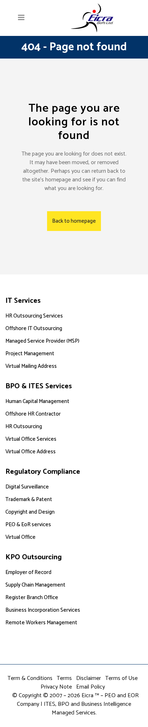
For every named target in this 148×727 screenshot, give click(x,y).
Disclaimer (88, 678)
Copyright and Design (30, 512)
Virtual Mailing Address (31, 366)
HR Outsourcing (23, 426)
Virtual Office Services (30, 439)
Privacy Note (56, 687)
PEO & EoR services (28, 524)
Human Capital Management (37, 401)
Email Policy (90, 687)
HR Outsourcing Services (34, 315)
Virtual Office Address (30, 451)
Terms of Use (121, 678)
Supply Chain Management (35, 584)
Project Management (29, 353)
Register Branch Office (31, 597)
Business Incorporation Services (42, 610)
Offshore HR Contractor (33, 413)
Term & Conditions (30, 678)
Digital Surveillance (27, 486)
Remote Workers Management (41, 622)
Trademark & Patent (28, 499)
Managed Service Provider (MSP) (42, 341)
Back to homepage (74, 221)
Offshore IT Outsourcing (33, 328)
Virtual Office (20, 537)
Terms (64, 678)
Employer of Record (28, 572)
